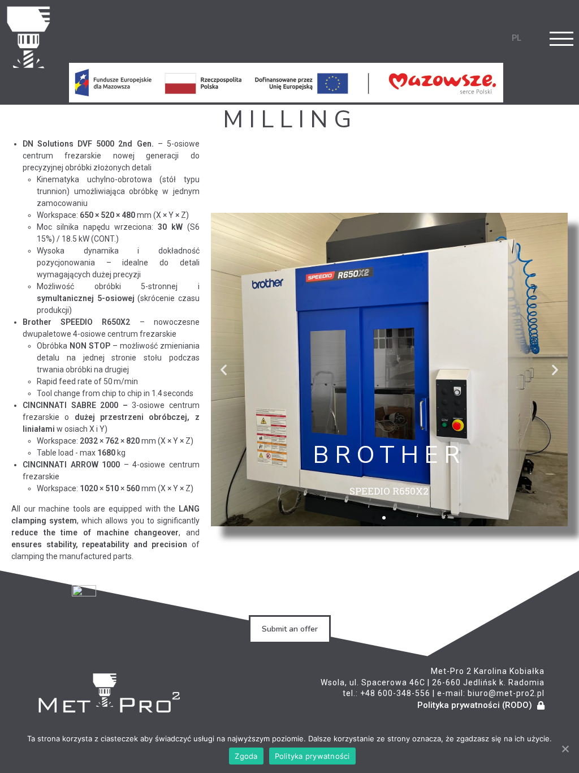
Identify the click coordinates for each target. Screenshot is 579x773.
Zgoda (246, 756)
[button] (373, 517)
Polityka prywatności (312, 756)
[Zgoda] (565, 748)
